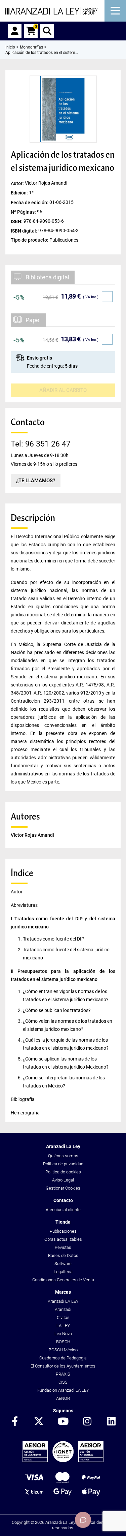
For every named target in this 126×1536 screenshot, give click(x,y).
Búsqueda (47, 31)
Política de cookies (63, 1171)
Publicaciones (63, 1231)
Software (63, 1263)
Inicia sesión (15, 31)
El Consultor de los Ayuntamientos (63, 1366)
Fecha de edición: (30, 202)
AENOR (63, 1398)
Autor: (18, 183)
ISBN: (17, 221)
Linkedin (111, 1421)
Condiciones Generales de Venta (63, 1279)
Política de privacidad (63, 1163)
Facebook (14, 1421)
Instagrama (87, 1421)
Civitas (63, 1317)
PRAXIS (63, 1374)
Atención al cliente (63, 1209)
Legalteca (63, 1271)
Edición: (20, 192)
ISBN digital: (24, 230)
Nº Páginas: (24, 211)
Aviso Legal (63, 1179)
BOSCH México (63, 1349)
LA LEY (63, 1325)
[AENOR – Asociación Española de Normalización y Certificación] (63, 1460)
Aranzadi (63, 1309)
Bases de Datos (63, 1255)
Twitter (39, 1421)
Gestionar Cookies (63, 1188)
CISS (63, 1382)
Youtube (63, 1421)
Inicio (10, 47)
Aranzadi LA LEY (63, 1301)
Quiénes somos (63, 1155)
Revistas (63, 1247)
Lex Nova (63, 1333)
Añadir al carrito (63, 390)
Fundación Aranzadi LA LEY (63, 1390)
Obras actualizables (63, 1239)
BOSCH (63, 1341)
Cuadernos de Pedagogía (63, 1357)
